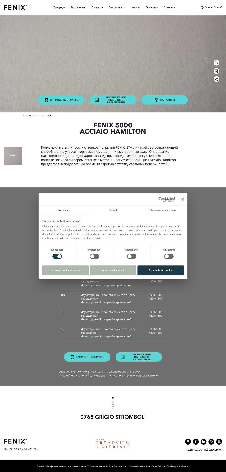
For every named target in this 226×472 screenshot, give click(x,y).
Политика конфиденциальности (53, 466)
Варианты (167, 99)
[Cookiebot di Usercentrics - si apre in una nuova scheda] (160, 199)
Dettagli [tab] (113, 210)
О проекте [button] (97, 7)
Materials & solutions (37, 116)
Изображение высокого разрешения (116, 100)
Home (25, 116)
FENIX (50, 116)
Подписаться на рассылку (203, 449)
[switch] (94, 256)
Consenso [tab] (63, 210)
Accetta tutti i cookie (160, 270)
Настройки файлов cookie (136, 466)
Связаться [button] (169, 7)
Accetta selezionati (113, 270)
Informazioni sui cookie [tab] (162, 210)
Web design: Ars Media (177, 466)
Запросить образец (64, 99)
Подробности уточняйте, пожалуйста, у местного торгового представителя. (108, 375)
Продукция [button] (59, 7)
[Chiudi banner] (182, 199)
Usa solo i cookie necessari (65, 270)
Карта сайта (158, 466)
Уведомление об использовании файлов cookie (96, 466)
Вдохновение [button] (78, 7)
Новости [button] (135, 7)
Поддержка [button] (152, 7)
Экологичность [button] (117, 7)
